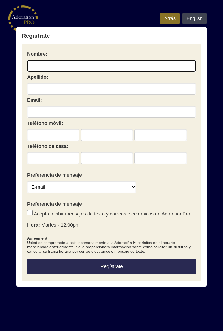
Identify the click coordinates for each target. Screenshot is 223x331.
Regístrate (111, 266)
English (195, 18)
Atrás (170, 18)
